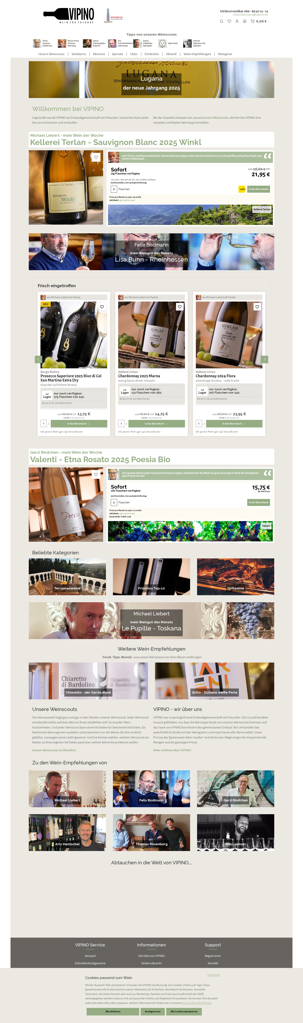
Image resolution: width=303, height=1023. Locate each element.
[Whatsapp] (244, 21)
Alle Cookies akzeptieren (184, 1011)
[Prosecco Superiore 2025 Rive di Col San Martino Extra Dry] (74, 335)
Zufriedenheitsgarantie (90, 963)
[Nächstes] (264, 359)
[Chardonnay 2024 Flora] (229, 335)
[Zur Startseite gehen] (68, 15)
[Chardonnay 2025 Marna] (151, 335)
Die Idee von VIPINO (151, 956)
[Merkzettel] (229, 21)
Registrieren (213, 956)
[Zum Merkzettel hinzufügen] (96, 157)
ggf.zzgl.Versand (127, 200)
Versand (90, 956)
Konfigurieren (152, 1011)
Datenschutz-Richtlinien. (197, 1002)
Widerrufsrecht (151, 963)
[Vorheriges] (38, 359)
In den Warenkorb (258, 189)
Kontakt (213, 963)
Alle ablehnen (113, 1011)
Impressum (213, 975)
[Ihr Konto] (237, 21)
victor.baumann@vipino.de (250, 14)
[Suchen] (221, 21)
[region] (151, 359)
